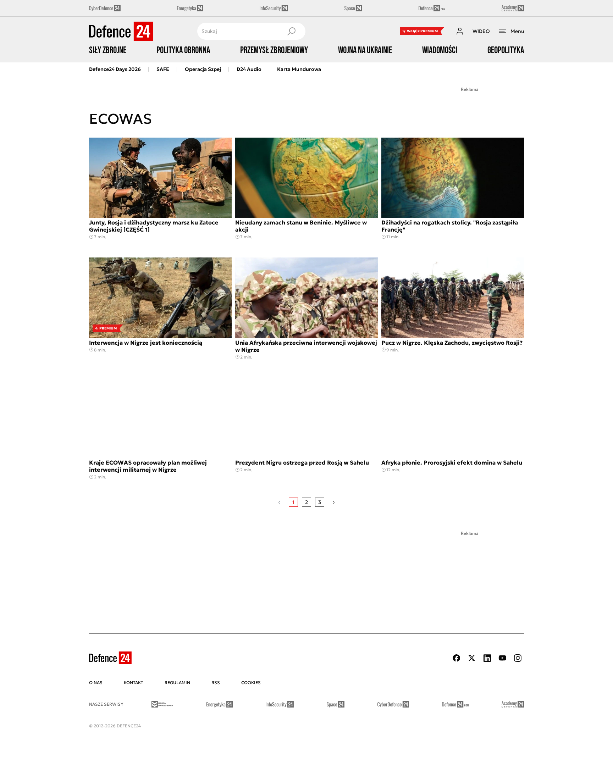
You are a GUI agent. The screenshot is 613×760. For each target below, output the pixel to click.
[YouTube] (502, 658)
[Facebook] (456, 658)
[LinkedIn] (487, 658)
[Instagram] (517, 658)
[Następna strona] (333, 502)
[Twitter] (471, 658)
